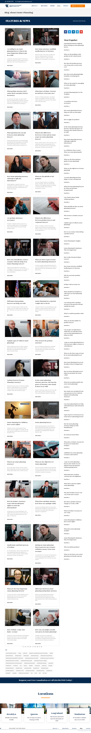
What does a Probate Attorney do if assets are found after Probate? (74, 444)
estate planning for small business (14, 663)
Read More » (10, 65)
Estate (51, 653)
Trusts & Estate (15, 5)
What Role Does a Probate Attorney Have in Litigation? (72, 475)
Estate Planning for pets (26, 660)
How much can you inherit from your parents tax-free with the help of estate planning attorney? (73, 394)
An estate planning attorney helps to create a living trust (72, 178)
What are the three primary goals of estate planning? (72, 160)
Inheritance (8, 665)
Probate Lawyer (44, 668)
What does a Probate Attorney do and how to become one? (45, 92)
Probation (8, 673)
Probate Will (49, 670)
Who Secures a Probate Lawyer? (73, 216)
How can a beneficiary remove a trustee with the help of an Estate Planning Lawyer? (17, 262)
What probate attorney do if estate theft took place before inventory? (17, 93)
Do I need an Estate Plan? (71, 435)
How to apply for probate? (71, 120)
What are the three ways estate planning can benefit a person (73, 555)
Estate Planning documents (31, 658)
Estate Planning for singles (40, 660)
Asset (19, 653)
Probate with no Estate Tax (72, 284)
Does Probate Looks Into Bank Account (16, 631)
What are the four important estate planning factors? (17, 590)
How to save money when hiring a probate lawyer (73, 233)
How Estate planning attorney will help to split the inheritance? (17, 178)
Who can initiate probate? (71, 547)
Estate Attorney (9, 655)
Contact (65, 6)
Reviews (52, 6)
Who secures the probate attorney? (44, 342)
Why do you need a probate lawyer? (72, 276)
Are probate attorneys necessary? (15, 219)
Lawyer (25, 665)
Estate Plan (26, 655)
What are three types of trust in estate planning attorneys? (45, 261)
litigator (31, 665)
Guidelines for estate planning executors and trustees (73, 454)
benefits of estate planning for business (38, 653)
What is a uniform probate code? (74, 313)
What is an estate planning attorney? (16, 463)
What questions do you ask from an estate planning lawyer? (16, 135)
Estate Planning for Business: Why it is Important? (73, 249)
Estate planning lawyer (43, 422)
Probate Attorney (10, 668)
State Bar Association (24, 673)
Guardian (51, 663)
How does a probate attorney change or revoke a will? (72, 502)
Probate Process (40, 670)
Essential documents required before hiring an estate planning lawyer (74, 45)
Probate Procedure (30, 670)
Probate (50, 665)
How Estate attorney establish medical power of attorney (45, 50)
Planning (44, 665)
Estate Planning (34, 655)
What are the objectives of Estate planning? (44, 463)
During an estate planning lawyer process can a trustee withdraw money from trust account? (45, 548)
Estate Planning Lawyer (29, 663)
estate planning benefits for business (14, 658)
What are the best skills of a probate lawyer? (72, 321)
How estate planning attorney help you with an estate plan (73, 111)
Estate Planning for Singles (72, 241)
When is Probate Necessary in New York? (73, 512)
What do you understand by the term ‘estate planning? (73, 383)
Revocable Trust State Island (17, 728)
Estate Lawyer (18, 655)
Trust (36, 673)
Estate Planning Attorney (46, 655)
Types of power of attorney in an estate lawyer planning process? (74, 416)
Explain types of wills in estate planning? (18, 342)
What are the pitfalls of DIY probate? (44, 177)
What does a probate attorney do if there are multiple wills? (45, 502)
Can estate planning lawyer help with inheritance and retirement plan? (74, 406)
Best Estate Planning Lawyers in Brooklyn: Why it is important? (73, 363)
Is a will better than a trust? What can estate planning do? (73, 151)
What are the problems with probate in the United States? (72, 55)
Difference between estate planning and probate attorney (46, 590)
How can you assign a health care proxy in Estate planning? (46, 631)
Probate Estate (27, 668)
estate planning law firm (14, 6)
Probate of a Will (20, 670)
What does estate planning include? (72, 530)
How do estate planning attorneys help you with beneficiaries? (71, 425)
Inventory (15, 665)
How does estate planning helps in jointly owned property (73, 75)
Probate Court (19, 668)
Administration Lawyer (11, 653)
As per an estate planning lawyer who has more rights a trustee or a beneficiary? (74, 344)
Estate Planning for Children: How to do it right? (17, 423)
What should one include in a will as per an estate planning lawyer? (73, 293)
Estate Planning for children (12, 660)
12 (41, 647)
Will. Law (44, 673)
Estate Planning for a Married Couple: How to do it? (45, 302)
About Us (34, 6)
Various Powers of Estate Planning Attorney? (15, 381)
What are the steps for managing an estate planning (74, 84)
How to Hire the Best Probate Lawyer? (72, 258)
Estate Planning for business (47, 658)
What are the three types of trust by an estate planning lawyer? (74, 354)
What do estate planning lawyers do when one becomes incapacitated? (74, 188)
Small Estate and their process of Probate (17, 546)
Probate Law (36, 668)
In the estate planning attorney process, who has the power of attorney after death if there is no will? (45, 383)
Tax (31, 673)
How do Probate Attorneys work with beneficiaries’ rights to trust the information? (16, 504)
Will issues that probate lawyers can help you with (16, 302)
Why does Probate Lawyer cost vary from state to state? (73, 493)
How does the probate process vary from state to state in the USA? (73, 65)
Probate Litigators (10, 670)
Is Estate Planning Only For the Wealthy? (73, 93)
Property (14, 673)
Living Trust (37, 665)
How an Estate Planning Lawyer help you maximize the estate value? (73, 373)
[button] (65, 31)
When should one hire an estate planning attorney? (73, 207)
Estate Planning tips (41, 663)
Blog (58, 6)
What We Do (44, 6)
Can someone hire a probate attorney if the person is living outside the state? (73, 304)
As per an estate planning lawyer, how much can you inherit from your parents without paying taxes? (72, 464)
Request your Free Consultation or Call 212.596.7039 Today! (45, 680)
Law (21, 665)
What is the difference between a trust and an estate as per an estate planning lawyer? (45, 136)
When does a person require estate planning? (72, 484)
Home (71, 21)
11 (39, 647)
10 (37, 647)
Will (40, 673)
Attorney (25, 653)
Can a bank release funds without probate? (71, 198)
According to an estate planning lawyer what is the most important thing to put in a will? (17, 52)
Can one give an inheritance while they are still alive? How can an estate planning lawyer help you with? (73, 332)
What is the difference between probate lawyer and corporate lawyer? (45, 220)
